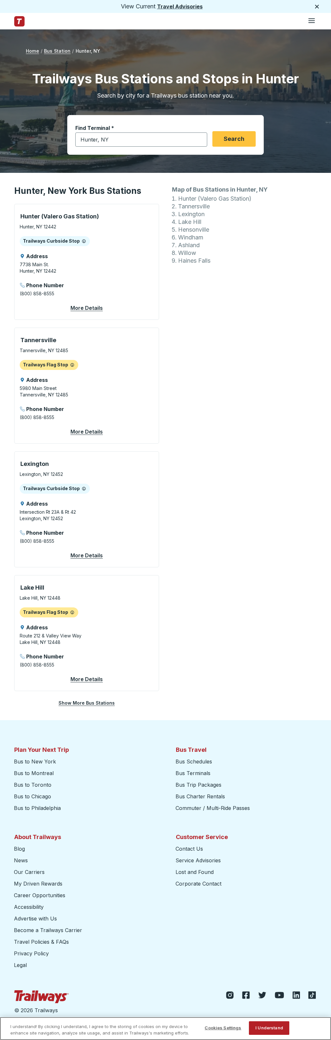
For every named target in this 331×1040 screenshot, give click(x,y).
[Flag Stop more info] (72, 364)
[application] (86, 262)
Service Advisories (198, 860)
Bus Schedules (194, 761)
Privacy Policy (31, 953)
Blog (19, 849)
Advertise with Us (35, 918)
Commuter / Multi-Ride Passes (213, 808)
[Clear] (200, 140)
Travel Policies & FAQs (41, 942)
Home (32, 51)
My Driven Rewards (38, 883)
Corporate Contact (198, 883)
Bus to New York (35, 761)
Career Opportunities (39, 895)
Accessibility (29, 907)
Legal (20, 965)
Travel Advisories (180, 6)
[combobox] (141, 139)
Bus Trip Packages (198, 785)
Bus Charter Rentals (200, 796)
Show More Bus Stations (87, 703)
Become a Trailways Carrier (49, 930)
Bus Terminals (193, 773)
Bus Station (57, 51)
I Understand (269, 1027)
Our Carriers (29, 872)
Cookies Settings (223, 1027)
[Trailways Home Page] (19, 21)
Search (234, 138)
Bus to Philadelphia (37, 808)
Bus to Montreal (34, 773)
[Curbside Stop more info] (84, 241)
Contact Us (189, 849)
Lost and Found (195, 872)
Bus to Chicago (32, 796)
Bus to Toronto (32, 785)
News (21, 860)
